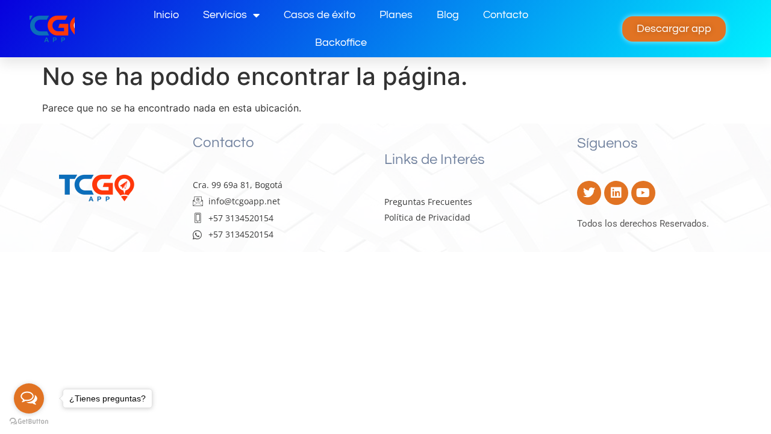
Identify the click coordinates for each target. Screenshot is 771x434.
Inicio (166, 14)
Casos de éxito (319, 14)
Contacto (505, 14)
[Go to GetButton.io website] (29, 422)
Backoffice (341, 42)
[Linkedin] (616, 193)
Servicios (225, 14)
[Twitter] (589, 193)
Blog (448, 14)
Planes (396, 14)
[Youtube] (643, 193)
